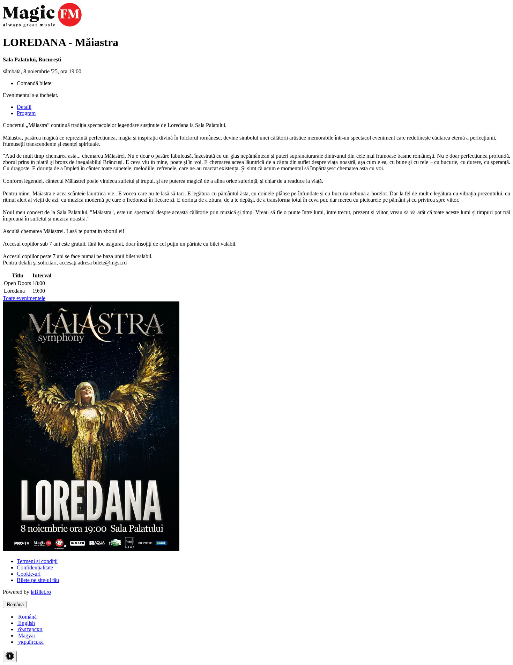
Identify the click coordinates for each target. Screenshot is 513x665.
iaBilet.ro (41, 592)
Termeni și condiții (37, 561)
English (26, 623)
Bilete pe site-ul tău (38, 580)
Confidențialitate (35, 567)
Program (26, 113)
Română (15, 604)
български (30, 629)
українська (30, 642)
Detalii (24, 107)
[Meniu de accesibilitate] (10, 656)
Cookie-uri (28, 574)
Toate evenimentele (24, 298)
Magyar (26, 635)
